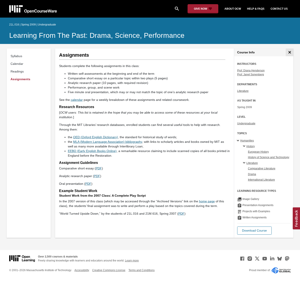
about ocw (232, 8)
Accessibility (81, 270)
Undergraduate (246, 123)
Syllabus (16, 56)
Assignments (20, 79)
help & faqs (255, 8)
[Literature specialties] (245, 163)
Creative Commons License (108, 270)
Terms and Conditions (141, 270)
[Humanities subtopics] (239, 141)
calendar (77, 100)
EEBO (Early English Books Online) (92, 151)
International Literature (261, 179)
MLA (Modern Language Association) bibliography (107, 141)
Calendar (17, 63)
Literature (243, 90)
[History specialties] (245, 146)
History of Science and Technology (268, 157)
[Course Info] (289, 52)
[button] (254, 231)
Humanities (247, 140)
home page (207, 201)
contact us (279, 8)
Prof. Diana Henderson (251, 70)
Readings (17, 71)
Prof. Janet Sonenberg (250, 74)
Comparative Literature (261, 168)
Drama (252, 174)
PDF (99, 168)
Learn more (132, 260)
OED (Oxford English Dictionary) (95, 137)
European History (258, 151)
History (250, 146)
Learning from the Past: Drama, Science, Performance (96, 35)
